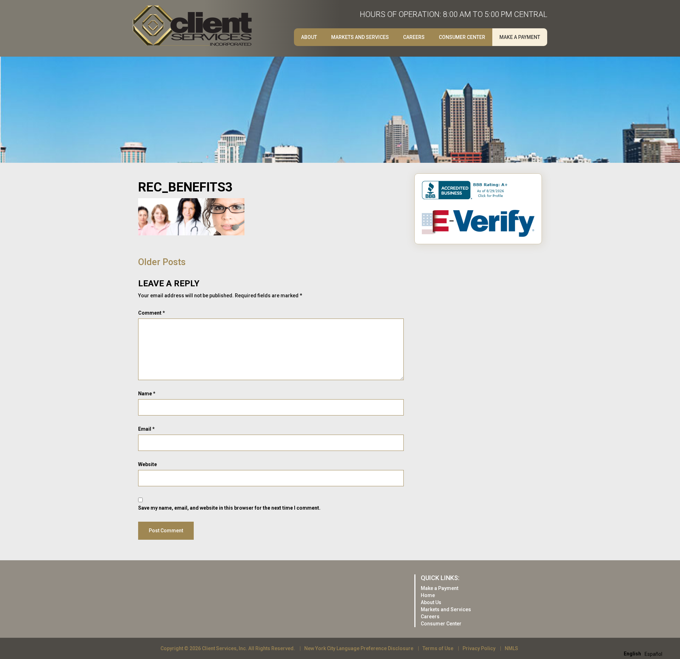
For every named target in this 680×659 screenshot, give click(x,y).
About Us (431, 602)
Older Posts (162, 262)
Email (146, 429)
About (309, 37)
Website (147, 464)
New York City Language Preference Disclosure (358, 648)
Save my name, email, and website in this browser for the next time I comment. (229, 508)
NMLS (511, 648)
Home (428, 595)
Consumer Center (462, 37)
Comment (151, 313)
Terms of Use (438, 648)
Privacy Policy (479, 648)
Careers (430, 616)
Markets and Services (360, 37)
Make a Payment (519, 37)
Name (146, 393)
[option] (653, 654)
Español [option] (653, 654)
